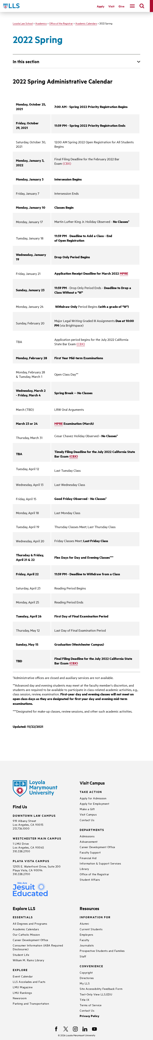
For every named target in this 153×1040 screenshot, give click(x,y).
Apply (100, 6)
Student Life (21, 954)
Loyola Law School (23, 23)
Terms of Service (90, 1005)
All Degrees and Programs (30, 923)
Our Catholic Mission (26, 934)
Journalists (87, 945)
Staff (83, 956)
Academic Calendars (86, 23)
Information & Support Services (100, 863)
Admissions (87, 836)
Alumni (84, 923)
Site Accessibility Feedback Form (101, 988)
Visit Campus (88, 814)
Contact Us (87, 820)
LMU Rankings (22, 992)
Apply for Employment (94, 803)
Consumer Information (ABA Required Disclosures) (38, 947)
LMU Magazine (22, 987)
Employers (86, 934)
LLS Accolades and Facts (29, 981)
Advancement (89, 841)
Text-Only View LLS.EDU (96, 994)
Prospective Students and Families (102, 950)
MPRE (124, 273)
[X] (66, 1029)
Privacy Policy (89, 1016)
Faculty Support (90, 852)
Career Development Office (97, 847)
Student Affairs (90, 879)
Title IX (84, 999)
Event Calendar (23, 976)
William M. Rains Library (28, 960)
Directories (87, 978)
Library (84, 868)
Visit (111, 6)
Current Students (91, 929)
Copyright (86, 972)
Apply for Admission (93, 798)
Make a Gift (87, 809)
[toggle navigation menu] (132, 6)
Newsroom (19, 998)
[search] (142, 6)
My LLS (85, 983)
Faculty (84, 940)
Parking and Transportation (31, 1003)
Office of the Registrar (61, 23)
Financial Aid (88, 858)
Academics (41, 23)
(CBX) (67, 163)
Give (121, 6)
